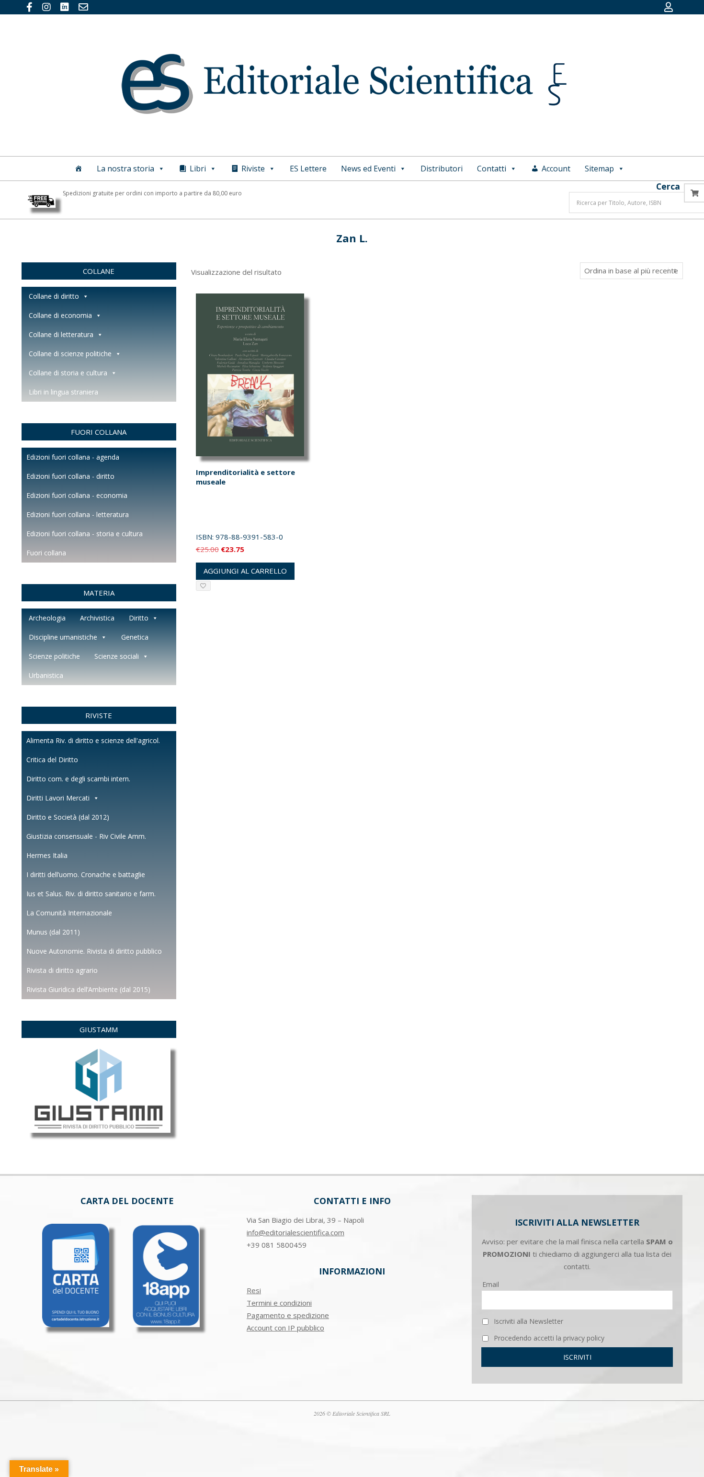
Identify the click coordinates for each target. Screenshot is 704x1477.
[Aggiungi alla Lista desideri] (203, 586)
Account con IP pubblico (285, 1327)
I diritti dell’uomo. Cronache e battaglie (85, 874)
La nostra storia (125, 168)
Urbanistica (46, 675)
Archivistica (97, 617)
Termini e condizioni (279, 1303)
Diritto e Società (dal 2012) (67, 817)
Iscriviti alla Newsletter (527, 1321)
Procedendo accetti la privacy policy (548, 1337)
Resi (254, 1290)
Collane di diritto (54, 296)
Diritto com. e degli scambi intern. (78, 778)
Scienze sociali (116, 656)
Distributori (441, 168)
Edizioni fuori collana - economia (76, 495)
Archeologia (47, 617)
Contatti (491, 168)
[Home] (78, 168)
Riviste (253, 168)
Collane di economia (60, 315)
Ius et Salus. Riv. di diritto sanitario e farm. (91, 893)
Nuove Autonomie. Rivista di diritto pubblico (94, 951)
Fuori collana (46, 552)
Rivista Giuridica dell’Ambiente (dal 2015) (88, 989)
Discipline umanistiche (63, 637)
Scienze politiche (54, 656)
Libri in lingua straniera (63, 391)
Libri (198, 168)
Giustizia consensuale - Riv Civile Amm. (86, 836)
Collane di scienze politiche (70, 353)
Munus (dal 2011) (53, 931)
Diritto (138, 617)
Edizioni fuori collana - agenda (72, 457)
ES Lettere (308, 168)
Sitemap (599, 168)
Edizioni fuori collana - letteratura (77, 514)
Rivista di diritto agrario (62, 970)
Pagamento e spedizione (288, 1315)
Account (556, 168)
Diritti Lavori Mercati (58, 797)
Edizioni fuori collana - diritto (70, 476)
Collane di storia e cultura (68, 372)
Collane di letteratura (61, 334)
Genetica (134, 637)
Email (490, 1284)
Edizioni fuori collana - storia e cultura (84, 533)
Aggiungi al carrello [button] (245, 570)
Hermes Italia (47, 855)
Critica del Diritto (52, 759)
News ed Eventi (368, 168)
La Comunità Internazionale (69, 912)
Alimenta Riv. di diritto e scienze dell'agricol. (93, 740)
